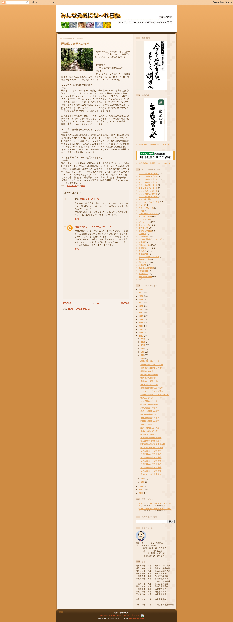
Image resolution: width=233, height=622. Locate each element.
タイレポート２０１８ (148, 214)
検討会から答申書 (148, 378)
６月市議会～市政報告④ (150, 461)
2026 (141, 289)
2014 (141, 329)
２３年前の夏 (144, 199)
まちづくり (143, 228)
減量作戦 (142, 242)
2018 (141, 316)
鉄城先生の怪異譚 (146, 268)
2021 (141, 306)
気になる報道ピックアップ (150, 239)
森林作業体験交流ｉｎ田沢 (151, 388)
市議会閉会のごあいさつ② (151, 365)
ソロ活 (141, 211)
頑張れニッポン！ (148, 424)
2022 (141, 303)
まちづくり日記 (145, 231)
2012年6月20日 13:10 (101, 227)
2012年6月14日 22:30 (89, 199)
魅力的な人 (143, 274)
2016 (141, 323)
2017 (141, 319)
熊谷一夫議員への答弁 (149, 411)
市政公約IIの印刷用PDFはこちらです (154, 144)
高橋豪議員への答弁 (149, 408)
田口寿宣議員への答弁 (149, 414)
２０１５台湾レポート (148, 185)
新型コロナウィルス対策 (149, 256)
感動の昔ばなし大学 (149, 384)
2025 (141, 293)
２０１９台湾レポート (148, 196)
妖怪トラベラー (145, 276)
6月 (142, 358)
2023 (141, 299)
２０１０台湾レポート (148, 173)
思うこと (142, 251)
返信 (77, 219)
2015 (141, 326)
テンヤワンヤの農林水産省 (151, 448)
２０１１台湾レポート (148, 176)
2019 (141, 313)
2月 (142, 482)
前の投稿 (125, 303)
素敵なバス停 (144, 259)
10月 (143, 345)
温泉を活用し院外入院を (150, 428)
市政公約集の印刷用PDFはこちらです (155, 163)
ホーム (96, 303)
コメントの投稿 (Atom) (79, 309)
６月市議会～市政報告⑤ (150, 457)
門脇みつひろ (81, 227)
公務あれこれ (72, 186)
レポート (142, 234)
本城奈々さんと (147, 371)
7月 (142, 355)
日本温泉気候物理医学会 (150, 438)
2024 (141, 296)
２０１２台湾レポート (148, 179)
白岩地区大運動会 (148, 434)
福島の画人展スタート (149, 361)
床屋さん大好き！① (149, 381)
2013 (141, 333)
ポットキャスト (145, 225)
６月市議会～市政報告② (150, 467)
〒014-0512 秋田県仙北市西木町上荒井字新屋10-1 (119, 615)
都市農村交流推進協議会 (150, 441)
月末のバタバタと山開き (150, 474)
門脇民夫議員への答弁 (75, 43)
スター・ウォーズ (146, 208)
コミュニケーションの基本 (151, 391)
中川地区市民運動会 (149, 404)
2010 (141, 490)
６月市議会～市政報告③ (150, 464)
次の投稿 (67, 303)
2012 (141, 336)
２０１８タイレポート (148, 191)
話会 (140, 279)
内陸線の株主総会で (149, 374)
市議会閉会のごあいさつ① (151, 368)
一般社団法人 (144, 236)
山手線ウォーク (145, 248)
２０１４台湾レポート (148, 182)
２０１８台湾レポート (148, 194)
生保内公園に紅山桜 (149, 431)
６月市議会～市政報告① (150, 471)
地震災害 (142, 265)
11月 (143, 342)
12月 (143, 339)
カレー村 (142, 205)
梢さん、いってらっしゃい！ (152, 398)
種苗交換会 (143, 254)
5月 (142, 479)
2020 (141, 309)
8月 (142, 352)
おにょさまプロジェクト (149, 202)
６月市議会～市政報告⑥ (150, 454)
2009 (141, 493)
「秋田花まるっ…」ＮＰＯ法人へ (154, 394)
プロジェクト (144, 222)
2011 (141, 486)
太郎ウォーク (144, 262)
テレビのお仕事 (145, 216)
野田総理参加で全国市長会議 (152, 444)
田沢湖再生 (143, 271)
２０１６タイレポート (148, 188)
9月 (142, 349)
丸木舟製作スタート (149, 401)
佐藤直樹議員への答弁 (149, 418)
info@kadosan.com (136, 618)
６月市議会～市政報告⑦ (150, 451)
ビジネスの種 (144, 219)
